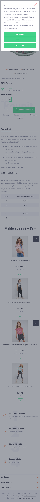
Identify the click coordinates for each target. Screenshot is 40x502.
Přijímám (20, 34)
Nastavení (20, 40)
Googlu (6, 20)
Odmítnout (20, 45)
